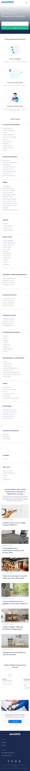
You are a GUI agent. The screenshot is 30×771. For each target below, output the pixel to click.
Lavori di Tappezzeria (9, 473)
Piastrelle (5, 143)
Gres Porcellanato (8, 134)
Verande (5, 260)
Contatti (3, 745)
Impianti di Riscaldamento (10, 368)
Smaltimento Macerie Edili (10, 398)
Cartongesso (6, 186)
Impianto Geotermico (9, 167)
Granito (5, 132)
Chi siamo (3, 742)
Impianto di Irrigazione (9, 409)
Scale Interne (7, 438)
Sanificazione (7, 396)
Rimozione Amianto (9, 393)
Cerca (15, 27)
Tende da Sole (7, 479)
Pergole (5, 475)
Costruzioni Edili (7, 192)
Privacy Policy (9, 768)
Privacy (4, 768)
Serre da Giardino (8, 418)
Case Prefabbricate (8, 188)
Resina (5, 150)
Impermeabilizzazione (9, 278)
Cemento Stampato (9, 130)
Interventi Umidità (8, 280)
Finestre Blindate (8, 240)
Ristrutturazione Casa (9, 201)
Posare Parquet (7, 145)
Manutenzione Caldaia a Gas (11, 372)
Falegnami (6, 340)
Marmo (5, 139)
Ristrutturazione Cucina (10, 203)
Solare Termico (7, 173)
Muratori (5, 351)
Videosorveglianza (8, 305)
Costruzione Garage (9, 190)
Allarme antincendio (9, 298)
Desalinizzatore (7, 323)
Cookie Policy (15, 768)
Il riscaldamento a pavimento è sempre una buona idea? (13, 550)
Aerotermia (6, 160)
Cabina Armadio (7, 470)
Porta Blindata (7, 253)
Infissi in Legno (7, 247)
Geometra (6, 342)
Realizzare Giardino (8, 414)
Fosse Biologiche (8, 325)
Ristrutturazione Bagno (10, 199)
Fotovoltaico (6, 164)
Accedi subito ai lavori (6, 755)
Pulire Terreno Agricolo (9, 389)
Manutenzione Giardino (10, 412)
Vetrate (5, 262)
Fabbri (5, 338)
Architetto (6, 336)
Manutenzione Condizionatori (12, 374)
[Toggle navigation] (26, 2)
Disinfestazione (7, 387)
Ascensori (6, 434)
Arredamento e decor (8, 598)
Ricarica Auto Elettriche (10, 171)
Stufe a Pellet (7, 376)
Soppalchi (6, 207)
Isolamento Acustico (9, 282)
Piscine (5, 477)
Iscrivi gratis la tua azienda (7, 752)
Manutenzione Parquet (10, 137)
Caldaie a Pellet (7, 363)
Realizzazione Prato (8, 416)
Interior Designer (8, 349)
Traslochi (5, 459)
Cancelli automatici (8, 300)
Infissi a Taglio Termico (9, 243)
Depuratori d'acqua (8, 321)
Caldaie (5, 361)
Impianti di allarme (8, 303)
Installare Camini (8, 370)
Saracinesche (7, 258)
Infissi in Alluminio (8, 245)
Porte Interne (7, 255)
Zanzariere (6, 264)
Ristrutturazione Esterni (10, 205)
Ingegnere (6, 346)
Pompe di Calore (8, 169)
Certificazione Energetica (10, 162)
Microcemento (7, 141)
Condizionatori (7, 366)
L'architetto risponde (8, 519)
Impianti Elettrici (8, 225)
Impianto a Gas (7, 228)
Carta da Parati (7, 128)
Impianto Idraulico (8, 230)
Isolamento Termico (9, 284)
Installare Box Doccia (9, 194)
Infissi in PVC (6, 249)
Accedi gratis (15, 721)
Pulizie (5, 391)
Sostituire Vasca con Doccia (11, 209)
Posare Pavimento (8, 147)
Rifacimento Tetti (8, 197)
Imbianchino (7, 344)
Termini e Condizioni (23, 768)
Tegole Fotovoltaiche (9, 175)
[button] (15, 125)
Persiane (5, 251)
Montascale (6, 436)
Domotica (6, 223)
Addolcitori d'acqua (8, 319)
